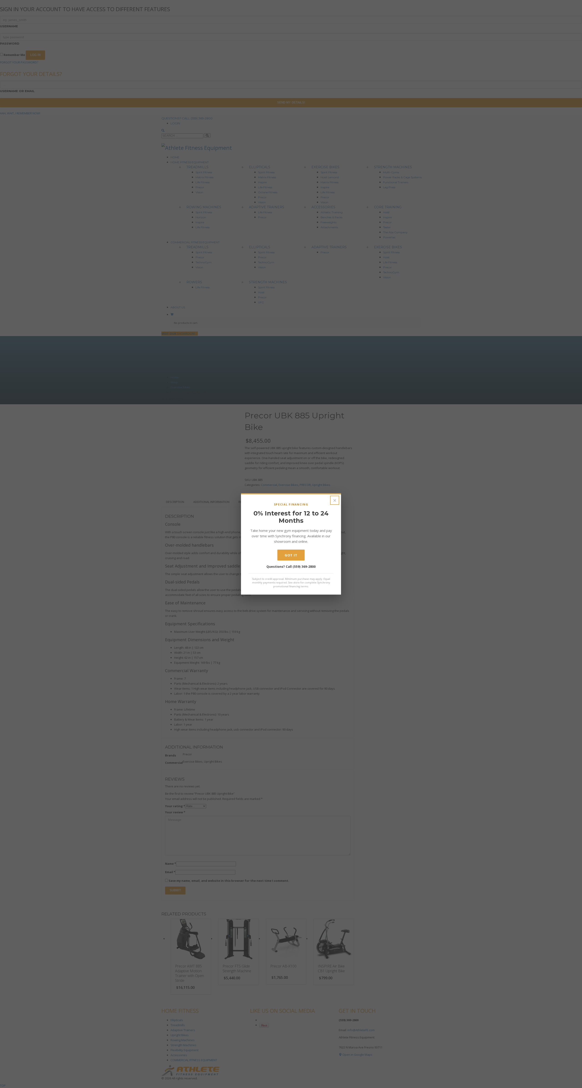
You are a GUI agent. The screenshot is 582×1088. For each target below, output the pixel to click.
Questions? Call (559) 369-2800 (291, 566)
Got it (291, 555)
